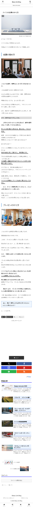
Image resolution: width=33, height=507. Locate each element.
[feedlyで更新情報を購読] (8, 371)
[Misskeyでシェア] (27, 432)
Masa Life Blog (16, 2)
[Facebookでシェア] (5, 436)
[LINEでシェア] (5, 440)
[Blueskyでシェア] (20, 432)
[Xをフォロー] (8, 363)
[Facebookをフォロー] (24, 363)
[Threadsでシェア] (12, 436)
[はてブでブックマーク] (27, 436)
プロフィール (24, 498)
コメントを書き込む (16, 480)
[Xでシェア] (5, 432)
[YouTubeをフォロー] (24, 367)
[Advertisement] (16, 338)
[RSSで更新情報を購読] (24, 371)
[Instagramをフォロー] (8, 367)
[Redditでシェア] (20, 436)
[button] (16, 358)
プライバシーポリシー (8, 498)
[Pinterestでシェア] (12, 440)
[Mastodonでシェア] (12, 432)
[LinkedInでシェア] (20, 440)
